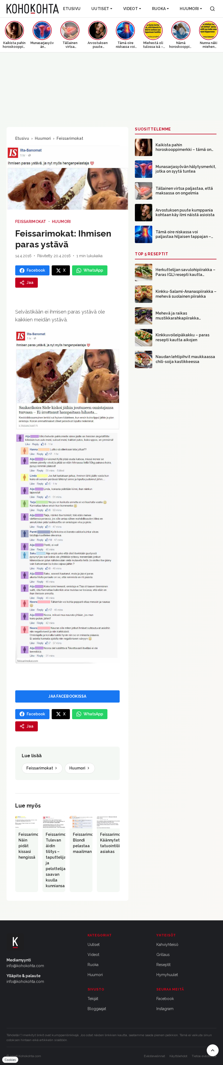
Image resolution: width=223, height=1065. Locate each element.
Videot (130, 9)
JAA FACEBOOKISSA (67, 696)
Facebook (165, 998)
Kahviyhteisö (167, 944)
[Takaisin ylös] (213, 1050)
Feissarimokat (70, 138)
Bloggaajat (97, 1009)
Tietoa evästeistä (204, 1056)
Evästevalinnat (154, 1056)
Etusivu (71, 9)
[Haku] (212, 9)
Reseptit (163, 964)
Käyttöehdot (178, 1056)
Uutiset (100, 9)
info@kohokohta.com (25, 966)
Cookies (10, 1060)
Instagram (165, 1009)
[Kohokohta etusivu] (33, 9)
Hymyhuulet (167, 975)
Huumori (189, 9)
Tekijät (93, 998)
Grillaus (163, 954)
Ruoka (159, 9)
